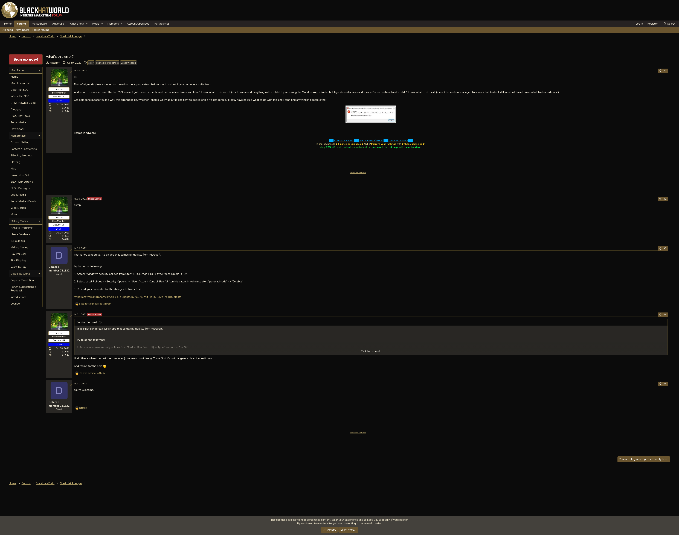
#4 (665, 314)
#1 (665, 70)
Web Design (18, 208)
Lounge (15, 303)
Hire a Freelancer (21, 234)
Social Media (18, 122)
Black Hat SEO (19, 90)
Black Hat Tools (20, 116)
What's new (76, 23)
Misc (13, 168)
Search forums (40, 30)
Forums (22, 23)
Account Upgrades (138, 23)
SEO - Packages (20, 188)
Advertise (58, 23)
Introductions (18, 297)
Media (95, 23)
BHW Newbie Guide (23, 103)
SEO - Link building (22, 181)
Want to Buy (18, 267)
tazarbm (55, 63)
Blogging (16, 109)
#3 (665, 248)
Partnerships (161, 23)
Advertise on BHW (358, 172)
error (91, 63)
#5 (665, 383)
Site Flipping (18, 260)
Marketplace (39, 23)
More (14, 214)
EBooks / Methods (22, 155)
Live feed (7, 30)
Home (8, 23)
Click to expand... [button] (371, 351)
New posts (22, 30)
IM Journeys (18, 241)
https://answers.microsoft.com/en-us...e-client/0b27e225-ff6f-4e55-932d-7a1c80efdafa (127, 297)
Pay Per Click (18, 254)
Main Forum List (20, 83)
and (95, 303)
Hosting (15, 162)
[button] (86, 24)
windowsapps (128, 63)
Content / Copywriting (24, 149)
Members (113, 23)
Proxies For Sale (20, 175)
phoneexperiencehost (107, 63)
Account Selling (20, 142)
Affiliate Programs (22, 228)
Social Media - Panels (23, 201)
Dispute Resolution (22, 280)
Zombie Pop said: (87, 322)
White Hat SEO (20, 96)
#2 (665, 198)
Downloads (18, 129)
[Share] (660, 71)
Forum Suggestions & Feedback (23, 288)
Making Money (19, 247)
